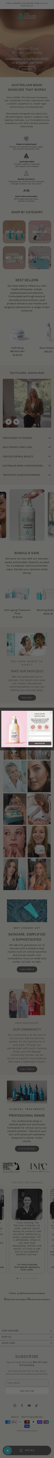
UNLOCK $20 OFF (40, 743)
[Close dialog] (51, 712)
